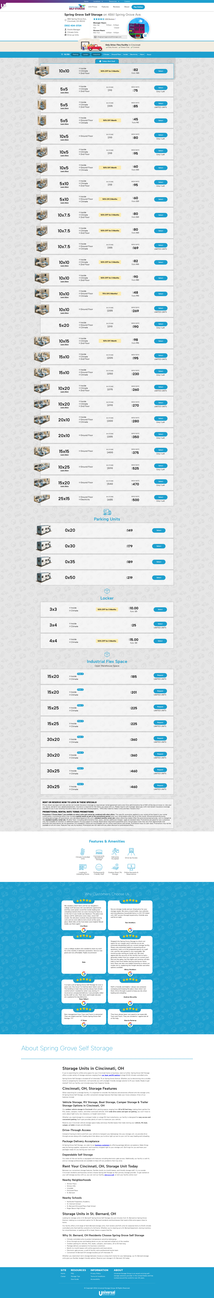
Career (63, 1276)
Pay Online (138, 7)
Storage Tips (75, 1276)
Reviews (116, 7)
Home (86, 1)
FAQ (72, 1273)
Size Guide (75, 1279)
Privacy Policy (96, 1273)
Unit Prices (92, 7)
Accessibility (95, 1279)
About (126, 7)
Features (105, 7)
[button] (98, 1)
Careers (127, 1)
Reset (149, 55)
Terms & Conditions (98, 1276)
